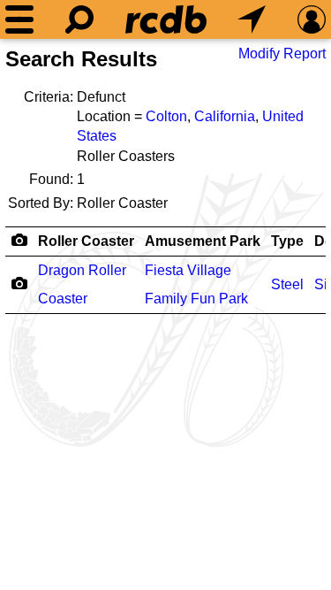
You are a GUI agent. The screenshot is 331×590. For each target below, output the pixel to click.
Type (287, 241)
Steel (287, 284)
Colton (166, 116)
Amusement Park (202, 241)
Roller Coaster (86, 241)
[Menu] (19, 19)
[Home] (166, 19)
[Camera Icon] (19, 283)
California (224, 116)
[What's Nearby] (251, 19)
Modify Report (282, 53)
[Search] (79, 19)
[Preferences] (311, 19)
